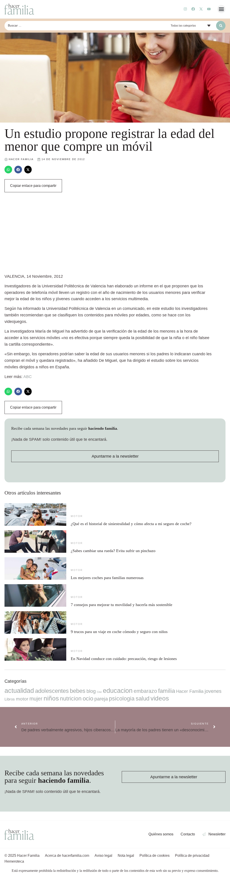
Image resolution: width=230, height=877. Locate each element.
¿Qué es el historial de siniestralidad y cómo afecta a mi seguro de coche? (131, 523)
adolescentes (52, 691)
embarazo (145, 691)
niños (51, 698)
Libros (9, 699)
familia (166, 690)
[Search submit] (221, 25)
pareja (101, 699)
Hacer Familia (189, 691)
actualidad (19, 690)
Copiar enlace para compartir (33, 186)
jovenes (213, 691)
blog (91, 691)
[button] (221, 9)
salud (142, 698)
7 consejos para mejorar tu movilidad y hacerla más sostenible (121, 604)
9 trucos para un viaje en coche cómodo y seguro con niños (119, 631)
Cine (99, 692)
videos (159, 698)
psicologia (122, 698)
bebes (77, 691)
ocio (88, 698)
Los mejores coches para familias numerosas (107, 577)
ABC (27, 376)
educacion (118, 690)
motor (77, 516)
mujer (35, 699)
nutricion (71, 698)
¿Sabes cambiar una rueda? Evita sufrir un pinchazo (113, 550)
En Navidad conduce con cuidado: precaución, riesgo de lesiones (124, 658)
